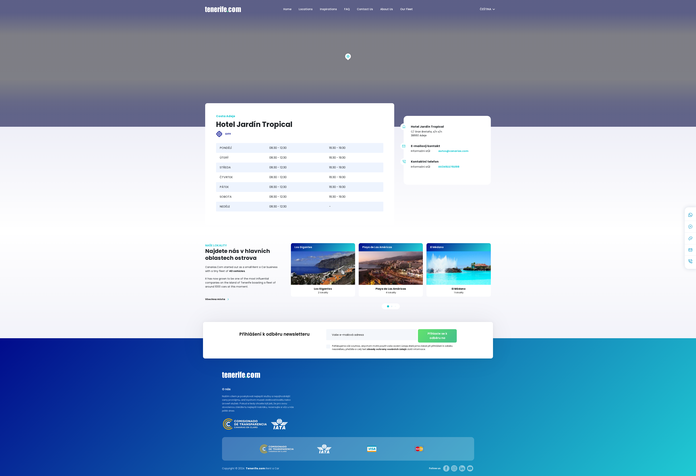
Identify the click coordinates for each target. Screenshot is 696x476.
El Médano (459, 289)
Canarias (241, 374)
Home (287, 9)
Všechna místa (215, 299)
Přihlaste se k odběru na (437, 336)
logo (219, 9)
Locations (306, 9)
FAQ (347, 9)
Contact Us (365, 9)
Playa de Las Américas (391, 289)
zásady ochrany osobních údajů (387, 349)
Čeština (485, 9)
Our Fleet (406, 9)
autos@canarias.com (453, 151)
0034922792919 (448, 167)
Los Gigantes (323, 289)
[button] (388, 306)
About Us (386, 9)
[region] (348, 63)
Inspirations (328, 9)
